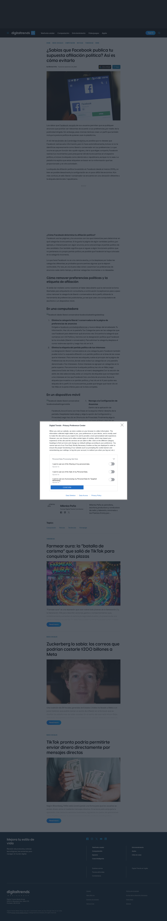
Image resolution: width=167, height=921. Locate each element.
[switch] (112, 463)
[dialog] (83, 460)
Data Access (83, 495)
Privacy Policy (96, 495)
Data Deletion (71, 495)
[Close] (123, 426)
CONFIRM (67, 487)
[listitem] (83, 459)
